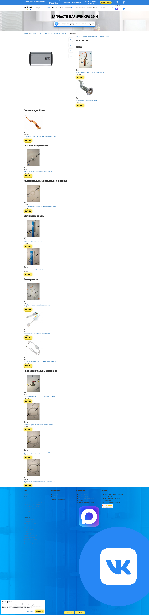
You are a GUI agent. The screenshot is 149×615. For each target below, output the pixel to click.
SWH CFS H (65, 33)
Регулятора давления (30, 521)
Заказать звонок (106, 2)
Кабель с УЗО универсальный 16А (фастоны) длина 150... (40, 361)
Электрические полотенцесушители (34, 502)
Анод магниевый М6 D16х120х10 (33, 270)
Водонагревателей (29, 519)
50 (70, 45)
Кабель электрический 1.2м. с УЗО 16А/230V (37, 333)
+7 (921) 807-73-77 (90, 3)
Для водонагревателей (30, 535)
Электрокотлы (28, 500)
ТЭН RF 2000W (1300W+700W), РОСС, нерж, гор (89, 101)
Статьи (26, 545)
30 (70, 39)
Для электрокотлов (29, 537)
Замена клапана (28, 514)
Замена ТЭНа (28, 512)
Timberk (40, 33)
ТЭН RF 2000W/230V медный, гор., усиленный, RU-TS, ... (40, 136)
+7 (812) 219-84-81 (90, 1)
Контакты (110, 8)
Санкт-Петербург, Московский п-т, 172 (34, 2)
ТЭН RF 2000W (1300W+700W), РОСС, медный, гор (90, 72)
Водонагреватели (80, 8)
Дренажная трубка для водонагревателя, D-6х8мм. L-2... (40, 424)
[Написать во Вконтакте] (124, 9)
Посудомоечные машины (31, 510)
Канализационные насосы (31, 506)
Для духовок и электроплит (32, 541)
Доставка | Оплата (92, 8)
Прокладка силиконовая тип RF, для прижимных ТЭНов (40, 206)
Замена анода (28, 516)
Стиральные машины (30, 508)
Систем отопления (29, 529)
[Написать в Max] (116, 9)
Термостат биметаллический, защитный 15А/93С (38, 171)
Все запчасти (28, 533)
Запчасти (55, 8)
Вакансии (55, 494)
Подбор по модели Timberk (52, 33)
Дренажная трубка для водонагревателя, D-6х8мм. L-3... (40, 481)
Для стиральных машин (31, 539)
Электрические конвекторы (32, 504)
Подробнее (29, 611)
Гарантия (102, 8)
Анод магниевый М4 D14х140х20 (33, 241)
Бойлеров (26, 527)
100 (71, 56)
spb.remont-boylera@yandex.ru (72, 2)
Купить (80, 77)
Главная (26, 33)
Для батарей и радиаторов (31, 543)
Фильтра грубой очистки (31, 523)
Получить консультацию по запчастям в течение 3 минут (92, 36)
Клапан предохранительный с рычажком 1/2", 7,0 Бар (39, 396)
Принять (39, 611)
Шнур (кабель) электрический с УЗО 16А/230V (37, 305)
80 (70, 50)
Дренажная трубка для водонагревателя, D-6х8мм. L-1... (40, 453)
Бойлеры (26, 498)
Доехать (80, 612)
